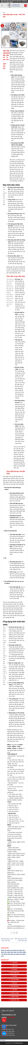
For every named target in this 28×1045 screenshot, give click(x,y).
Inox (4, 12)
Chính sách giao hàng (8, 1031)
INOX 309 (10, 952)
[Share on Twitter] (14, 933)
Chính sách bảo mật (7, 1029)
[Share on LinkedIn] (16, 933)
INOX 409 (7, 954)
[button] (2, 5)
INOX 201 (3, 950)
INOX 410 (13, 954)
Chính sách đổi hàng (8, 1033)
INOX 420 (19, 954)
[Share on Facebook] (11, 933)
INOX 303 (22, 950)
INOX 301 (16, 950)
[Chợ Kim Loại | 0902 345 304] (13, 5)
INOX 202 (10, 950)
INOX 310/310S (18, 952)
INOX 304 (4, 952)
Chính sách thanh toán (8, 1035)
